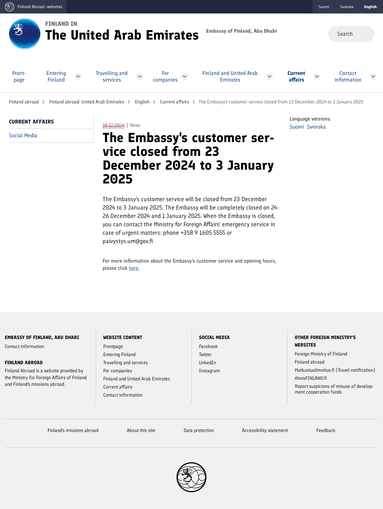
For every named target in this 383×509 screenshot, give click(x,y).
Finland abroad (24, 102)
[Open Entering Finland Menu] (78, 76)
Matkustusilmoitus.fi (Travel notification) (335, 370)
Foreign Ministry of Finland (321, 354)
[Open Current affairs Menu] (316, 76)
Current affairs (174, 102)
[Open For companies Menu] (184, 76)
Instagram (209, 371)
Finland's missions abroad (73, 430)
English (141, 102)
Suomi (324, 6)
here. (134, 268)
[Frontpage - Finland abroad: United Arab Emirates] (24, 33)
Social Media (23, 135)
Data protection (199, 430)
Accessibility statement (265, 430)
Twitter (205, 354)
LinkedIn (207, 362)
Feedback (325, 430)
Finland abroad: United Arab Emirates (86, 102)
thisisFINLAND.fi (311, 378)
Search (364, 33)
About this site (141, 430)
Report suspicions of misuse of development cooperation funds (334, 389)
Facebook (208, 346)
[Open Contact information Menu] (373, 76)
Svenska (346, 6)
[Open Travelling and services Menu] (139, 76)
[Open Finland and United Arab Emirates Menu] (269, 76)
